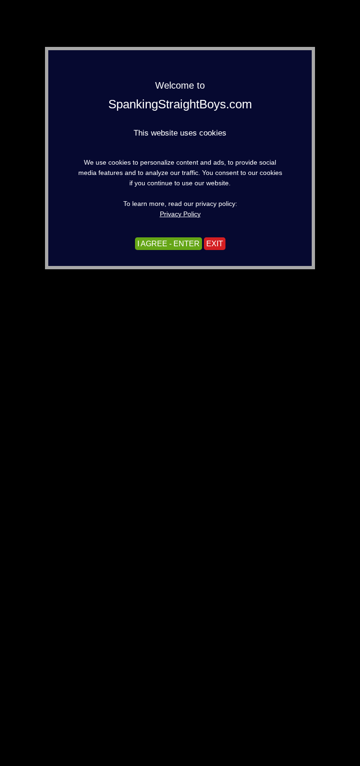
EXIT (214, 244)
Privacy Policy (180, 214)
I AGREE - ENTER (168, 244)
